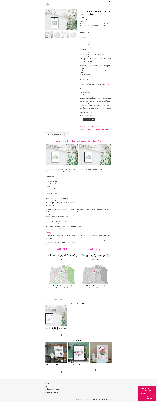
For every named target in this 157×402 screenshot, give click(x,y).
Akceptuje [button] (144, 398)
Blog (61, 5)
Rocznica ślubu (96, 126)
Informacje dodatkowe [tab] (56, 134)
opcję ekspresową (106, 84)
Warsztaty (69, 5)
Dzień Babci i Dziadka (94, 124)
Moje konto (93, 5)
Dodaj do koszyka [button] (56, 334)
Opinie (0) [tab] (65, 134)
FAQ (46, 386)
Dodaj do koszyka (89, 119)
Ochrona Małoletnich (49, 394)
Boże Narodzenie (87, 124)
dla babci (85, 129)
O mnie (46, 385)
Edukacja (84, 5)
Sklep (77, 5)
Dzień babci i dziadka (96, 129)
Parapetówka (104, 124)
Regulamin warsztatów (50, 391)
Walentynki (82, 127)
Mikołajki (100, 124)
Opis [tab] (48, 134)
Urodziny (106, 126)
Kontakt (47, 383)
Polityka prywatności (49, 388)
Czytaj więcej (149, 398)
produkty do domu (89, 126)
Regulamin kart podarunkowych (52, 392)
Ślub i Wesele (101, 126)
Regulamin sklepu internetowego (52, 389)
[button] (75, 11)
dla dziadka (90, 129)
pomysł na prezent (104, 129)
